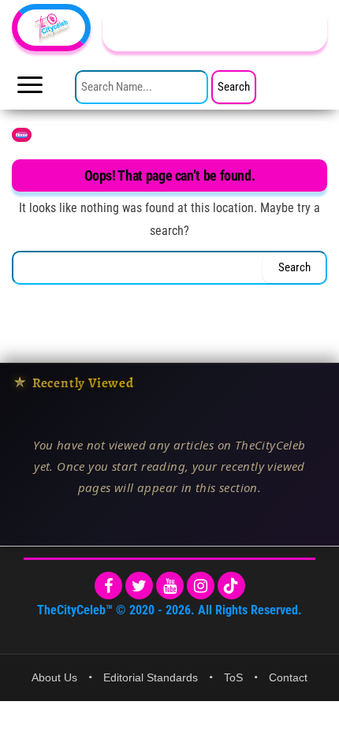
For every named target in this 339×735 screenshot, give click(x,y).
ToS (233, 677)
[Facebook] (108, 585)
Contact (288, 677)
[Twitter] (139, 585)
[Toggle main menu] (30, 89)
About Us (54, 677)
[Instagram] (200, 585)
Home (22, 135)
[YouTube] (170, 585)
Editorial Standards (150, 677)
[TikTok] (231, 585)
